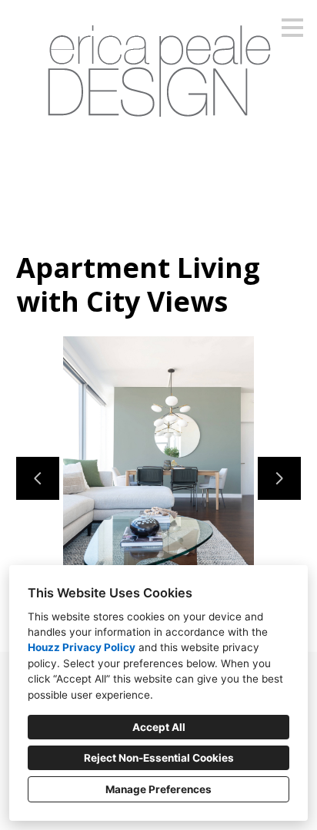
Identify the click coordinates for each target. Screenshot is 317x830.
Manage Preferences (158, 789)
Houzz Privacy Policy (81, 647)
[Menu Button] (292, 27)
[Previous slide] (37, 478)
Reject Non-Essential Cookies (159, 758)
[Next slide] (279, 478)
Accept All (158, 727)
